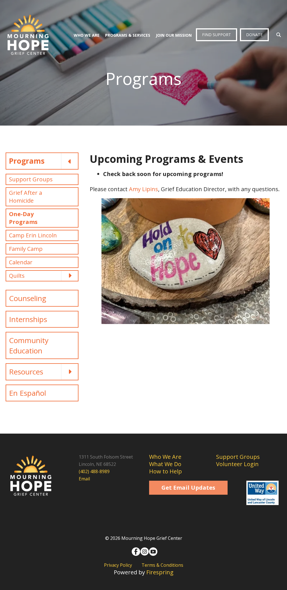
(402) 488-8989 (94, 471)
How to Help (165, 471)
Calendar (21, 262)
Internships (28, 319)
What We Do (165, 464)
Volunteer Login (237, 464)
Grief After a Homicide (25, 196)
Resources (26, 372)
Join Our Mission (174, 35)
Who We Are (86, 35)
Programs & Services (127, 35)
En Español (27, 393)
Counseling (27, 298)
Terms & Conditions (162, 565)
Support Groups (31, 179)
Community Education (28, 345)
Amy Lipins (143, 189)
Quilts (17, 275)
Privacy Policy (118, 565)
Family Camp (26, 249)
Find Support (216, 34)
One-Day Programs (23, 218)
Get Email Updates (188, 487)
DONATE (254, 34)
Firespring (159, 572)
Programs (27, 161)
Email (84, 479)
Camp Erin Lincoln (33, 235)
